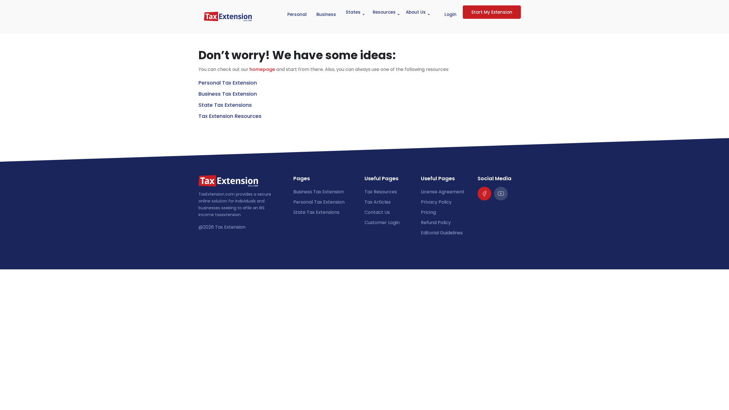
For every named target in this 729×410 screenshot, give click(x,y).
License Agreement (442, 191)
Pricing (428, 212)
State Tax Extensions (225, 104)
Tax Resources (380, 191)
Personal (297, 14)
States (353, 12)
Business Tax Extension (227, 93)
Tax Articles (377, 202)
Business (326, 14)
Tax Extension (230, 227)
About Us (416, 12)
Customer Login (382, 222)
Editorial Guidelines (442, 232)
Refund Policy (436, 222)
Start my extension (491, 12)
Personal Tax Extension (227, 82)
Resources (384, 12)
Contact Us (377, 212)
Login (450, 14)
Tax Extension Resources (229, 116)
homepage (262, 69)
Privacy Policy (436, 202)
